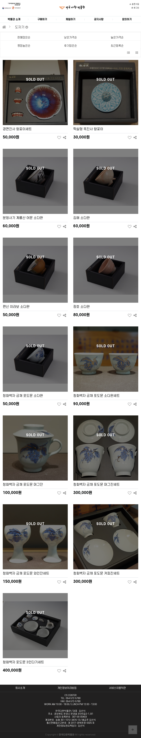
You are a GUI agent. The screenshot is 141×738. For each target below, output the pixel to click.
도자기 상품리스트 (72, 7)
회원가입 (135, 4)
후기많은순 (70, 45)
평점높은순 (23, 45)
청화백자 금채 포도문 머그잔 (23, 484)
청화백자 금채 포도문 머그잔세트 (96, 484)
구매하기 (42, 19)
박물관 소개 (14, 19)
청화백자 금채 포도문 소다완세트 (96, 396)
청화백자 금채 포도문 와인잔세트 (26, 573)
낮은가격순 (70, 37)
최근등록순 (117, 45)
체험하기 (70, 19)
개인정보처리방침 (67, 688)
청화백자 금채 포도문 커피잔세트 (96, 573)
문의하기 (127, 19)
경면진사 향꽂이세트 (17, 129)
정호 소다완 (81, 307)
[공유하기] (64, 137)
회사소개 (20, 688)
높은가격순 (117, 37)
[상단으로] (132, 729)
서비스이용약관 (117, 688)
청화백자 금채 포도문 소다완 (23, 396)
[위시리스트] (59, 137)
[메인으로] (4, 27)
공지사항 (99, 19)
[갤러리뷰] (137, 53)
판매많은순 (23, 37)
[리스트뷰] (128, 53)
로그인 (136, 8)
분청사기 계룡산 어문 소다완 (23, 218)
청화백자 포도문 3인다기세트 (23, 662)
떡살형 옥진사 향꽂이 (88, 129)
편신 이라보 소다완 (16, 307)
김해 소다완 (81, 218)
